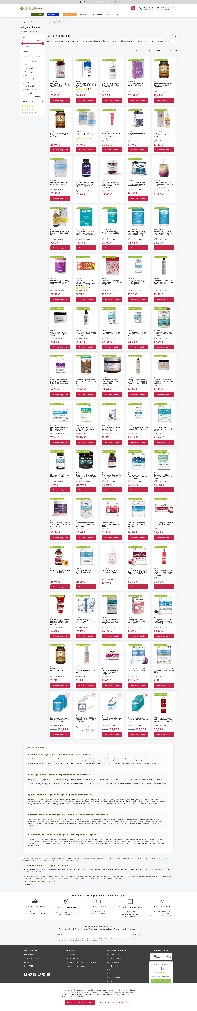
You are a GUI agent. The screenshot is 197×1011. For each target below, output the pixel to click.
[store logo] (31, 8)
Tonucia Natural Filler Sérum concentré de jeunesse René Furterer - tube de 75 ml (111, 136)
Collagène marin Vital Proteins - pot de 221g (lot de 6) (138, 719)
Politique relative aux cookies (74, 996)
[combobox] (90, 8)
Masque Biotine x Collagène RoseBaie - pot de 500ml (59, 333)
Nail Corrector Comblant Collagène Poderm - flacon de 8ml (85, 670)
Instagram (30, 974)
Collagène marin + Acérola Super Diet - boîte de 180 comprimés (60, 85)
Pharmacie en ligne (38, 22)
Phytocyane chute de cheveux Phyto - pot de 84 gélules (112, 476)
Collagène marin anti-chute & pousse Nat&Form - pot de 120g (112, 381)
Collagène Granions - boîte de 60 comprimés (85, 134)
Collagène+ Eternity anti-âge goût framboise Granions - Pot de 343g (137, 572)
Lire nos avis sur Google (161, 981)
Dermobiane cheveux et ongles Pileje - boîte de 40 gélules (86, 85)
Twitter (34, 974)
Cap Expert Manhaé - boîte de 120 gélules (136, 84)
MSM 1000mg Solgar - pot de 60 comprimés (60, 669)
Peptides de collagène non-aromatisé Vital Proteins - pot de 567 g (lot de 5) (59, 720)
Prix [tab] (23, 37)
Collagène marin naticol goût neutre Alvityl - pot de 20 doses (85, 524)
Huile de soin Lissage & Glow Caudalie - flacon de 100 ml (164, 184)
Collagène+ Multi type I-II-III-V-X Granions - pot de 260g (164, 476)
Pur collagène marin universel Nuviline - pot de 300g (111, 333)
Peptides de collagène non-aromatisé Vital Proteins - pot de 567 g (137, 233)
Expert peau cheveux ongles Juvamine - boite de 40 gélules (137, 621)
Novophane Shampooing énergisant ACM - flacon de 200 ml (111, 85)
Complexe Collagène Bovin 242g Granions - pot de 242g (137, 524)
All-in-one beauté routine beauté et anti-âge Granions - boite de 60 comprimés (111, 671)
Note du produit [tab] (28, 102)
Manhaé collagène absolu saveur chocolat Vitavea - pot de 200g (60, 524)
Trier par (149, 51)
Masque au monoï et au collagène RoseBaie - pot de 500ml (163, 381)
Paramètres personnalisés (113, 1002)
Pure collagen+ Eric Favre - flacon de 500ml (60, 571)
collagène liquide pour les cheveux (43, 799)
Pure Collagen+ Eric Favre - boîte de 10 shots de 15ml (164, 524)
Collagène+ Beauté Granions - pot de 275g (59, 183)
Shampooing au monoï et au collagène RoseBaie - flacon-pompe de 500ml (137, 381)
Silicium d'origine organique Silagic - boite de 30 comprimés (112, 282)
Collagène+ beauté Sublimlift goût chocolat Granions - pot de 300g (163, 621)
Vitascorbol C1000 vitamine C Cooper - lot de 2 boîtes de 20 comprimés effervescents (85, 283)
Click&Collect (112, 966)
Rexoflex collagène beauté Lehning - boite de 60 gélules (86, 621)
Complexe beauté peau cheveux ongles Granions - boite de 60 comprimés (60, 381)
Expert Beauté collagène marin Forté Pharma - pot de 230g (86, 476)
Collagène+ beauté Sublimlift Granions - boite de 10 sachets (59, 429)
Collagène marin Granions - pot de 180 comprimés (138, 428)
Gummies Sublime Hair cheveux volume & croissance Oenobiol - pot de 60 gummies (111, 185)
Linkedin (43, 974)
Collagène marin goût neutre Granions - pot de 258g (163, 429)
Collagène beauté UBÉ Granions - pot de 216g (136, 669)
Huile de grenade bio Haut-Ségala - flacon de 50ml (163, 135)
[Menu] (171, 954)
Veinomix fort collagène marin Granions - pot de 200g (111, 524)
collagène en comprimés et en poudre (52, 819)
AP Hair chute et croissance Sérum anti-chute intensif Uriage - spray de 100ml (163, 720)
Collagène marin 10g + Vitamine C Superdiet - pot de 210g (164, 333)
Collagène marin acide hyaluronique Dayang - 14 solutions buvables (138, 184)
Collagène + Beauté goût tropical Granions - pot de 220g (164, 670)
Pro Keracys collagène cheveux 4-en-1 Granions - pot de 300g (138, 476)
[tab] (32, 31)
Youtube (39, 974)
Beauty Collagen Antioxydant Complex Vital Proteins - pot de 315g (60, 282)
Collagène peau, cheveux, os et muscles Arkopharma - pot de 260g (111, 429)
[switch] (168, 956)
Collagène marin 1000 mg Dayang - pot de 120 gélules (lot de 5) (86, 719)
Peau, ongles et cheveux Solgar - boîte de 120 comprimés (59, 135)
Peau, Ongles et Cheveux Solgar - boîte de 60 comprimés (163, 85)
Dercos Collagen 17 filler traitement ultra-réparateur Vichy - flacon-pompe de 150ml (164, 573)
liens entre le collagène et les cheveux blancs (47, 779)
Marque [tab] (25, 51)
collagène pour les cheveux (40, 759)
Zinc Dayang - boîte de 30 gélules (138, 134)
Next (175, 36)
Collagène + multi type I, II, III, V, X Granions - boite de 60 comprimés (86, 429)
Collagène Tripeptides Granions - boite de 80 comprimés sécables (110, 621)
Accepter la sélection (79, 1002)
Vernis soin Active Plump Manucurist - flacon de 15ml (111, 572)
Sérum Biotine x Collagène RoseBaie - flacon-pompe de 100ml (86, 333)
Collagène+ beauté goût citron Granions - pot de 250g (85, 572)
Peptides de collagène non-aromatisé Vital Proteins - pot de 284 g (163, 233)
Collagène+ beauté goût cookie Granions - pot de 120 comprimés (137, 282)
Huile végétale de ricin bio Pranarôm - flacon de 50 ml (60, 233)
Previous (172, 36)
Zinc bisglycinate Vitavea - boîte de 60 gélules (60, 476)
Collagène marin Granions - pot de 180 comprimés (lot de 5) (112, 719)
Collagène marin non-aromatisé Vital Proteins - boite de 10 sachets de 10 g (86, 234)
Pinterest (48, 974)
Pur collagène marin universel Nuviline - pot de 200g (137, 333)
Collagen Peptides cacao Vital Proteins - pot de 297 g (86, 381)
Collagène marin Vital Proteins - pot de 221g (110, 232)
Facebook (25, 974)
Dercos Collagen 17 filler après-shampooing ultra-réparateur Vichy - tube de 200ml (60, 622)
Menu (25, 14)
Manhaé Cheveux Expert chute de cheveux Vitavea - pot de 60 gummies (86, 184)
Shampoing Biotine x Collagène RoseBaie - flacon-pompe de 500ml (164, 282)
